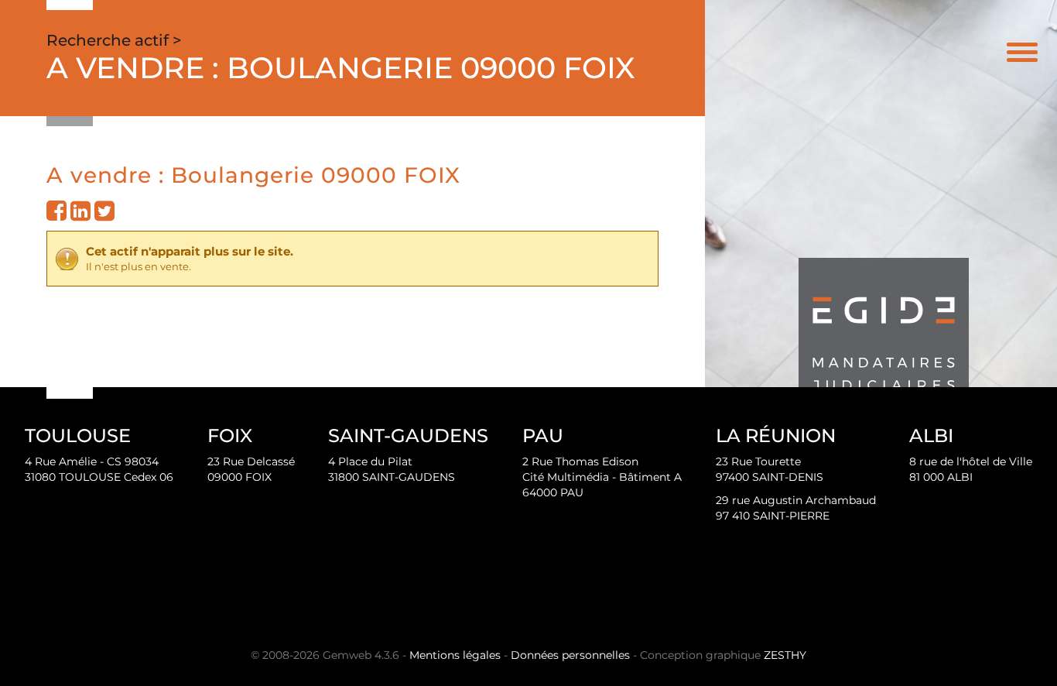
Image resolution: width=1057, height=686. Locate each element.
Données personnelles (570, 655)
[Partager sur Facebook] (56, 215)
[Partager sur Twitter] (104, 215)
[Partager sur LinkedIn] (80, 215)
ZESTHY (785, 655)
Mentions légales (455, 655)
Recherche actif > (114, 40)
